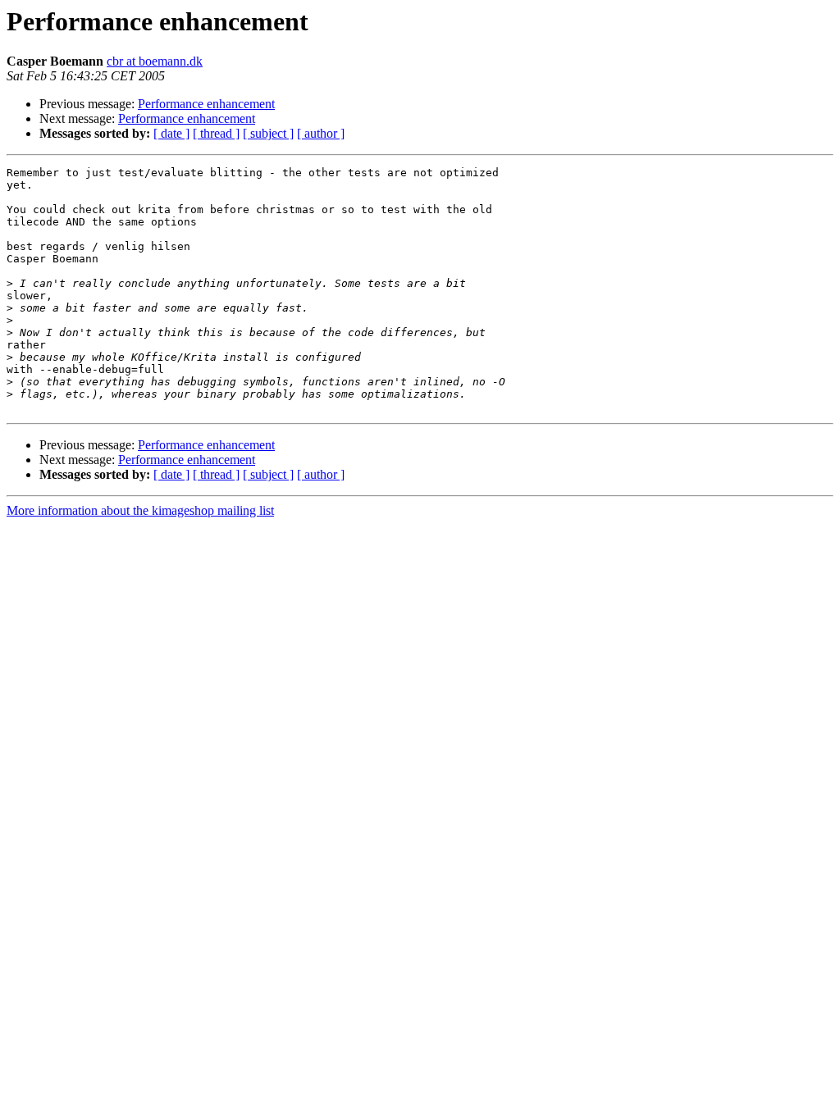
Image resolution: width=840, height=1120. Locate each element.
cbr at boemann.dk (155, 61)
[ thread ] (216, 133)
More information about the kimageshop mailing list (140, 510)
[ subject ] (268, 133)
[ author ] (321, 133)
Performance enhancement (206, 104)
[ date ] (171, 133)
